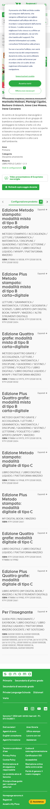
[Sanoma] (17, 674)
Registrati (7, 800)
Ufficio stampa (33, 731)
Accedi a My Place (11, 804)
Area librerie (32, 727)
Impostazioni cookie (25, 76)
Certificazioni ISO (33, 755)
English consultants (12, 735)
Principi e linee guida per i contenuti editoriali (12, 784)
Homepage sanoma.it (13, 795)
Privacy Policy (9, 755)
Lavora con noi (33, 735)
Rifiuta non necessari (25, 91)
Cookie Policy (9, 760)
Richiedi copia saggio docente (22, 187)
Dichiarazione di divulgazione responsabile (10, 767)
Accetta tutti (25, 83)
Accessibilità (31, 760)
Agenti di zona (9, 731)
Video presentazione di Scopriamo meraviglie (26, 178)
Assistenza (31, 740)
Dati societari (9, 727)
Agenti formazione (11, 740)
